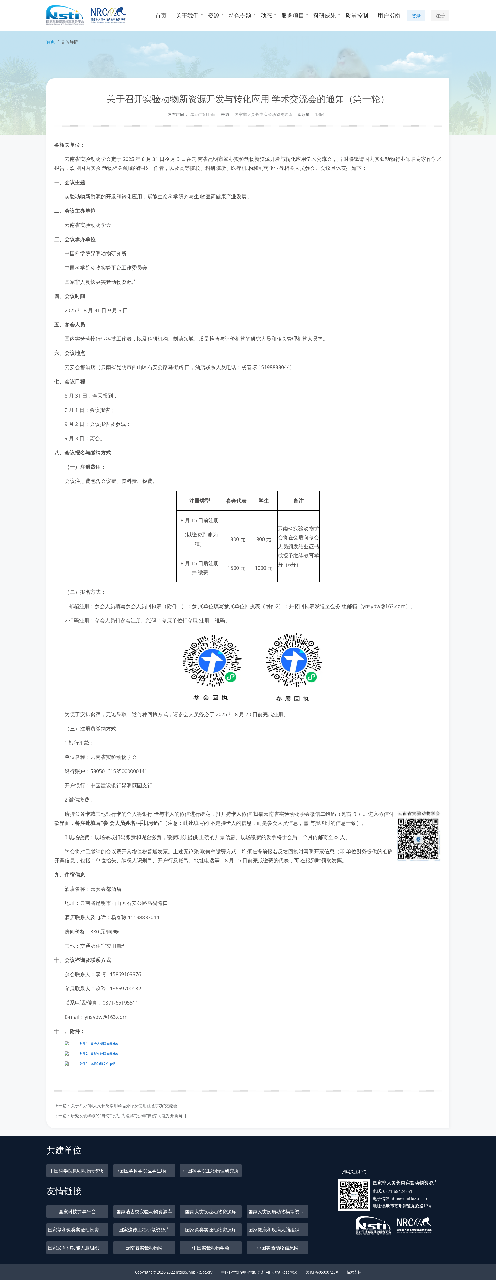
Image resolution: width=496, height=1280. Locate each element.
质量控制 (356, 15)
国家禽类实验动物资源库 (210, 1229)
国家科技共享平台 (77, 1211)
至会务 (332, 606)
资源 (213, 15)
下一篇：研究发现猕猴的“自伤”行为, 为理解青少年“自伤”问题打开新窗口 (120, 1115)
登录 (416, 16)
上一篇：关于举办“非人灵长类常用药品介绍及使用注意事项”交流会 (115, 1106)
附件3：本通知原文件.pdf (97, 1063)
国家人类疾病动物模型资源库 (278, 1211)
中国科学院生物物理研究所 (211, 1170)
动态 (266, 15)
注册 (440, 15)
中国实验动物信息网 (278, 1248)
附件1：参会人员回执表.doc (99, 1043)
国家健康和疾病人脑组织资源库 (278, 1229)
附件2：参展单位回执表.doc (99, 1053)
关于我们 (187, 15)
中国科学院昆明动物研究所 (77, 1170)
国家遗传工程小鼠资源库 (144, 1229)
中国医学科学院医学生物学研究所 (145, 1170)
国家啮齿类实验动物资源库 (144, 1211)
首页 (161, 15)
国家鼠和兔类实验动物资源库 (78, 1229)
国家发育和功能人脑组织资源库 (78, 1248)
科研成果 (324, 15)
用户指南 (388, 15)
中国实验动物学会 (210, 1248)
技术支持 (354, 1272)
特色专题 (240, 15)
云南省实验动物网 (144, 1248)
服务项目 (292, 15)
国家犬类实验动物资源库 (210, 1211)
